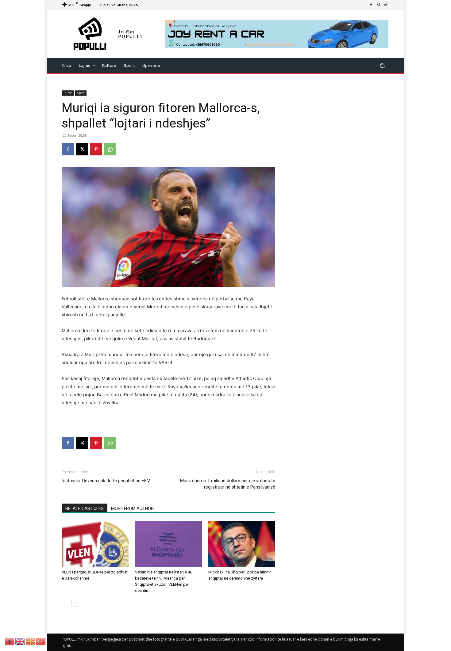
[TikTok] (385, 5)
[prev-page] (65, 603)
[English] (20, 641)
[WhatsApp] (110, 149)
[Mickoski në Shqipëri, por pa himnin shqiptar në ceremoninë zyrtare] (241, 544)
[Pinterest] (96, 149)
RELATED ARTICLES (84, 508)
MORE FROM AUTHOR (132, 508)
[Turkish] (41, 641)
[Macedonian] (30, 641)
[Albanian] (10, 641)
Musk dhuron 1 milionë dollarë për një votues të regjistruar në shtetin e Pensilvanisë (227, 484)
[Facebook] (371, 5)
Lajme (68, 93)
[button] (382, 66)
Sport (81, 93)
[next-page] (75, 603)
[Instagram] (378, 5)
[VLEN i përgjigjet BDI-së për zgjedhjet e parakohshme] (95, 544)
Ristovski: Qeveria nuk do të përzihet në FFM (106, 480)
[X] (82, 149)
